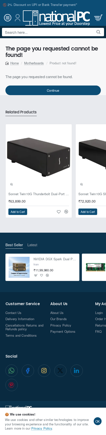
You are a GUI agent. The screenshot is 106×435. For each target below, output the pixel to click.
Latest (32, 245)
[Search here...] (98, 32)
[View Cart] (98, 18)
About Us (59, 304)
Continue (53, 90)
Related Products (21, 112)
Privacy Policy (41, 428)
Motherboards (34, 63)
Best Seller (14, 245)
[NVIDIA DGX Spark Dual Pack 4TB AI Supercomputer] (19, 267)
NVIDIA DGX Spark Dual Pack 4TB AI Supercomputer (55, 259)
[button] (11, 184)
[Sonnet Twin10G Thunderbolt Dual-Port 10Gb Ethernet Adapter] (39, 157)
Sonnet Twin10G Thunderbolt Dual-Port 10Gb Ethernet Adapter (38, 194)
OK (97, 421)
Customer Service (22, 304)
